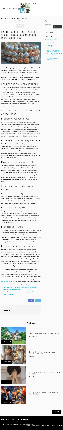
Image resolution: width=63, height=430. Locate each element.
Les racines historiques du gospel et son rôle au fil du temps (45, 373)
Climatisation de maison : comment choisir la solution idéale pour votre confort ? (53, 50)
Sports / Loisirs (46, 425)
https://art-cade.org (14, 419)
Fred (30, 397)
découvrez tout (6, 281)
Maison (28, 425)
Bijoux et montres (9, 26)
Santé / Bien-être (57, 425)
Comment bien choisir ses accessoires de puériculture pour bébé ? (42, 352)
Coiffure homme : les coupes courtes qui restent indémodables (53, 45)
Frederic (20, 26)
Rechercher (48, 24)
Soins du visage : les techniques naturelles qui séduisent (52, 58)
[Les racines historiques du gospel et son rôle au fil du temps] (13, 375)
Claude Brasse (33, 336)
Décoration (7, 341)
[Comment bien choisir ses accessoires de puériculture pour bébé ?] (13, 354)
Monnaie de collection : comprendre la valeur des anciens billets (52, 41)
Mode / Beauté (36, 425)
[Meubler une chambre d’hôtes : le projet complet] (13, 335)
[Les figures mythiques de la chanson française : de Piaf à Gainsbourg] (13, 395)
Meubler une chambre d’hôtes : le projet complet (44, 334)
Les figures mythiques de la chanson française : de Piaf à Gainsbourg (45, 393)
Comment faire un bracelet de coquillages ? (17, 285)
